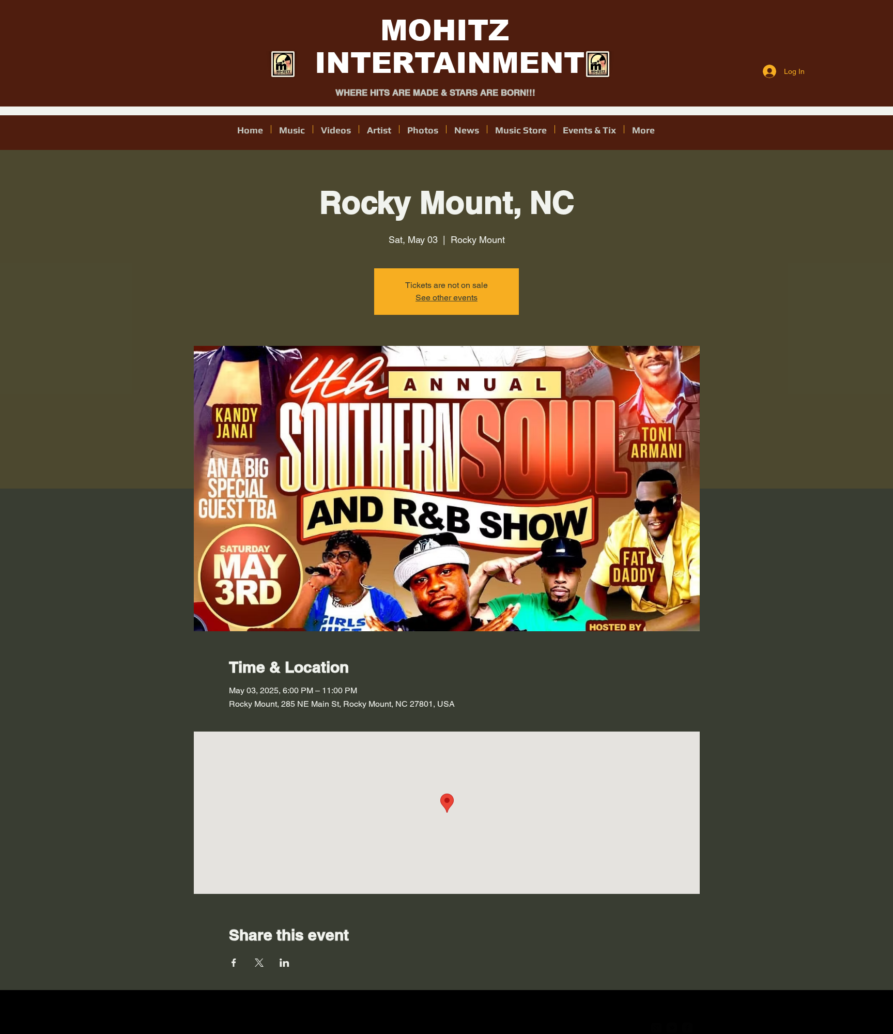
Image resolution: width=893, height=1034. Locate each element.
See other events (446, 297)
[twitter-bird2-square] (672, 1028)
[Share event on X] (259, 963)
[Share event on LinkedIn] (284, 963)
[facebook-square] (687, 1028)
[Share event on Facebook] (234, 963)
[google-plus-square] (656, 1028)
